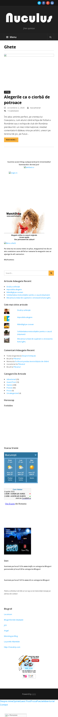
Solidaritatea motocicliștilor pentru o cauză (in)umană (28, 295)
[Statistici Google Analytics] (29, 677)
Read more (11, 140)
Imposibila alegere (14, 289)
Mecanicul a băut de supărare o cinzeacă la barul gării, (29, 298)
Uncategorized (13, 393)
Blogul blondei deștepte (13, 620)
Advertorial (11, 379)
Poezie (9, 388)
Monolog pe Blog (11, 636)
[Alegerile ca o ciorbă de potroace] (29, 71)
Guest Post (11, 382)
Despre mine (6, 701)
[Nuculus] (29, 24)
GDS (34, 694)
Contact (4, 704)
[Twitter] (39, 3)
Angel (6, 630)
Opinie (7, 92)
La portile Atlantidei (12, 641)
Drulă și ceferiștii (13, 286)
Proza (9, 390)
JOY (5, 625)
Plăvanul (17, 358)
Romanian (13, 715)
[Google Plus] (48, 3)
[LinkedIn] (52, 3)
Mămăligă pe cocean (15, 292)
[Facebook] (43, 3)
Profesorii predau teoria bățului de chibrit (32, 361)
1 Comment (13, 110)
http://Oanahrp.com (12, 647)
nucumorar (35, 107)
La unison (8, 614)
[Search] (50, 37)
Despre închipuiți (29, 356)
